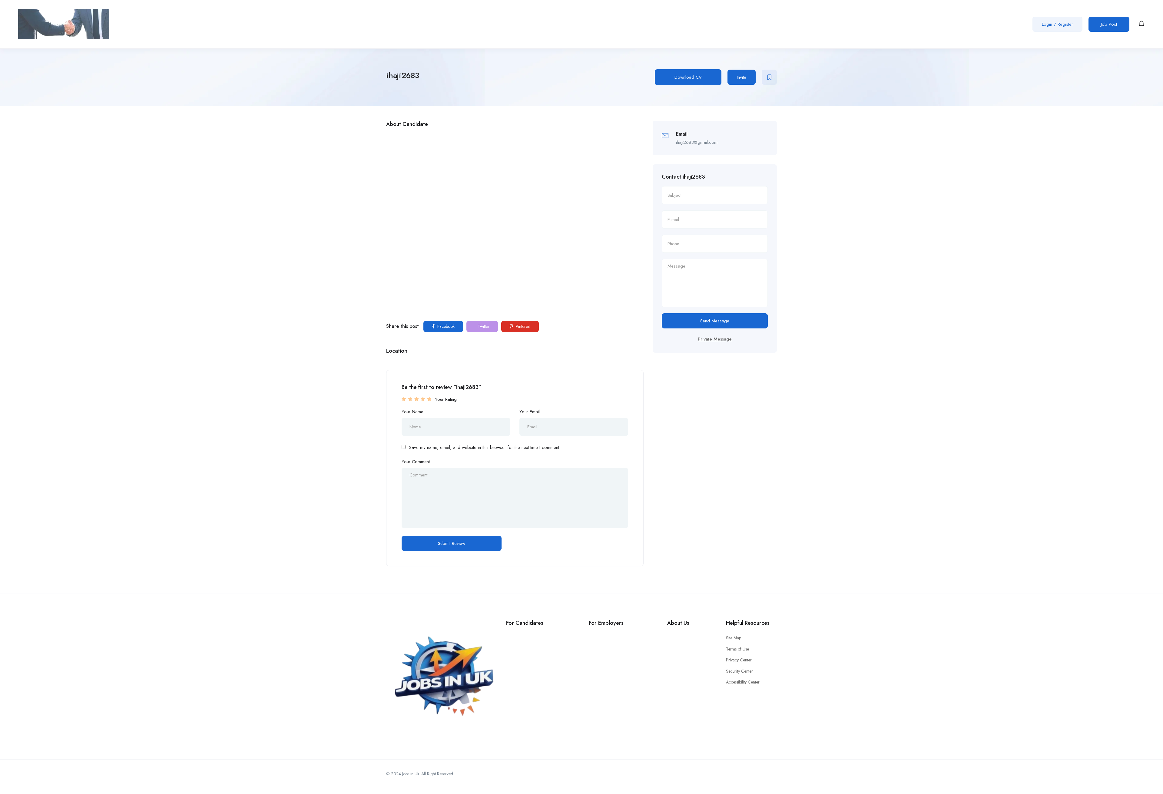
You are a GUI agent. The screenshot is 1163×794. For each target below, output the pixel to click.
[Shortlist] (769, 77)
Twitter (482, 326)
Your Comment (416, 461)
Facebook (445, 326)
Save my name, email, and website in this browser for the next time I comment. (484, 447)
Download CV (688, 77)
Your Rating (446, 399)
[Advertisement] (515, 176)
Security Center (739, 671)
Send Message (714, 321)
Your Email (529, 411)
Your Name (412, 411)
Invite (741, 77)
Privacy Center (739, 660)
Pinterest (522, 326)
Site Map (733, 638)
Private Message (715, 339)
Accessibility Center (743, 682)
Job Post (1109, 24)
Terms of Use (737, 649)
